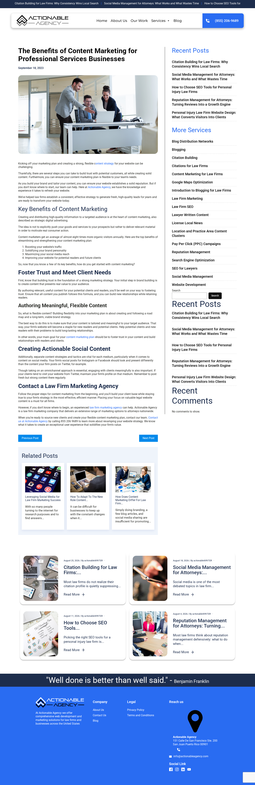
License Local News (187, 223)
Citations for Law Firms (190, 166)
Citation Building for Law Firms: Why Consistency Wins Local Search (57, 3)
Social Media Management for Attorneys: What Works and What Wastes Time (151, 3)
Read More (72, 594)
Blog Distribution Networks (192, 141)
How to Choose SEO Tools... (85, 625)
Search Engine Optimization (193, 260)
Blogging (178, 149)
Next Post (148, 438)
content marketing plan (80, 337)
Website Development (189, 285)
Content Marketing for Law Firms (197, 174)
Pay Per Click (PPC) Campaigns (196, 244)
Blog (177, 21)
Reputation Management (191, 252)
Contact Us (99, 715)
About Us (119, 21)
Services (158, 21)
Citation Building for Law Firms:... (90, 570)
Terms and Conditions (140, 715)
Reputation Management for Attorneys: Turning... (200, 623)
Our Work (139, 21)
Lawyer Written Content (190, 215)
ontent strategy (104, 163)
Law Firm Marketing (187, 198)
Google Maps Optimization (192, 182)
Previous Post (30, 438)
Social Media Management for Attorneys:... (202, 570)
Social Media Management (192, 276)
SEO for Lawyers (184, 268)
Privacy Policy (135, 710)
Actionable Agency (99, 187)
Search (176, 290)
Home (101, 21)
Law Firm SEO (182, 207)
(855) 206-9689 (227, 21)
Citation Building (184, 158)
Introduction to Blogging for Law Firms (201, 190)
